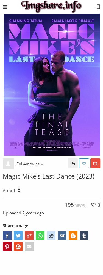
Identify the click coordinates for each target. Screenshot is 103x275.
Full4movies (28, 164)
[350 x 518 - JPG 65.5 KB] (73, 163)
